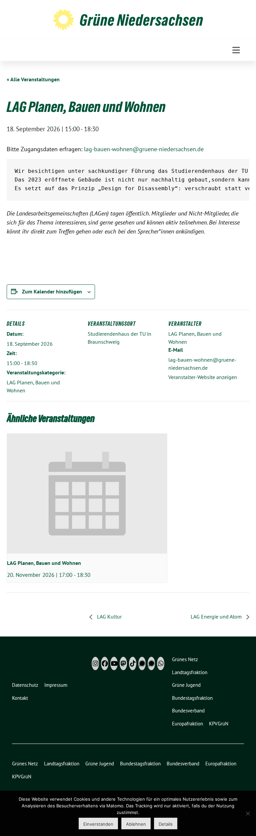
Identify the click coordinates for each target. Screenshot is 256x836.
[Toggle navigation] (236, 50)
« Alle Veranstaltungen (33, 79)
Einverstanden (98, 824)
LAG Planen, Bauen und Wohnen (44, 563)
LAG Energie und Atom (217, 616)
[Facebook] (104, 663)
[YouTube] (114, 663)
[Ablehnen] (247, 813)
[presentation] (87, 494)
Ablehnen (136, 824)
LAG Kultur (109, 616)
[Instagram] (95, 663)
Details (166, 824)
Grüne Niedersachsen (141, 20)
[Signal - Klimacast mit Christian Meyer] (142, 663)
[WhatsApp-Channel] (160, 663)
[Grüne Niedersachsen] (63, 19)
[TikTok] (132, 663)
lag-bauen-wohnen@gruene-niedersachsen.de (144, 149)
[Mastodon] (123, 663)
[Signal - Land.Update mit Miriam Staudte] (151, 663)
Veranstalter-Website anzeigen (202, 377)
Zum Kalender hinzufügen (52, 291)
